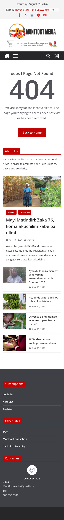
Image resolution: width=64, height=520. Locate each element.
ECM (5, 431)
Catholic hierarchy (14, 446)
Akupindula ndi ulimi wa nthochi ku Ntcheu (43, 299)
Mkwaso (11, 212)
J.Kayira (30, 239)
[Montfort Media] (7, 56)
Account (8, 402)
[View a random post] (57, 56)
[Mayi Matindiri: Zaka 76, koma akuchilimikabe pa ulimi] (32, 191)
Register (8, 409)
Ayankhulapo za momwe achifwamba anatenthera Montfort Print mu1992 (43, 276)
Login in (8, 394)
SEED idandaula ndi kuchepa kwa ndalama (42, 341)
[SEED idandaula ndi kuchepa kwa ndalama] (14, 343)
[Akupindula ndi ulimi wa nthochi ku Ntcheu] (14, 302)
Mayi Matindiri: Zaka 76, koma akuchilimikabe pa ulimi (30, 226)
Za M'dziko (25, 212)
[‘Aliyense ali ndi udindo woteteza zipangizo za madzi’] (14, 323)
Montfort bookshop (15, 439)
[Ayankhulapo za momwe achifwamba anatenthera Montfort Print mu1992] (14, 279)
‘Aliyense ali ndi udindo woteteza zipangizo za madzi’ (43, 320)
